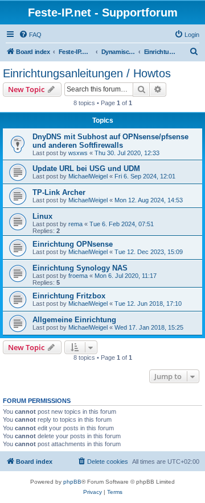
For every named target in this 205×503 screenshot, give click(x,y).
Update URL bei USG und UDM (86, 168)
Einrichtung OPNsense (72, 244)
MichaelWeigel (88, 176)
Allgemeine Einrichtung (74, 319)
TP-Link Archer (58, 192)
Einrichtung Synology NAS (80, 268)
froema (78, 275)
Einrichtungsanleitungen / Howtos (87, 73)
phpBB (72, 482)
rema (75, 224)
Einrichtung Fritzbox (68, 296)
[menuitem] (30, 34)
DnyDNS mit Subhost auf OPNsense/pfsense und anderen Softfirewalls (110, 140)
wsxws (78, 152)
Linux (42, 216)
